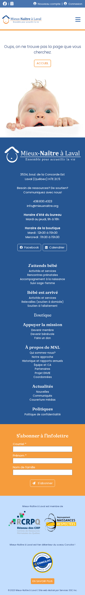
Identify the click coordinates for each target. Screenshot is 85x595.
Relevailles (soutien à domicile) (42, 302)
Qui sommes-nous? (43, 353)
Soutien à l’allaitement (42, 306)
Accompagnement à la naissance (42, 279)
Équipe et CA (42, 365)
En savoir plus (42, 581)
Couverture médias (42, 400)
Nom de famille (24, 467)
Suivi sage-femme (42, 283)
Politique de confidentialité (43, 414)
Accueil (42, 63)
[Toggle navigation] (78, 20)
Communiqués (42, 396)
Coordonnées (42, 377)
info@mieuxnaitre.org (42, 206)
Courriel (19, 444)
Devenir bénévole (42, 334)
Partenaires (42, 369)
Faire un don (42, 338)
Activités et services (42, 271)
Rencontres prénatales (42, 275)
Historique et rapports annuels (42, 361)
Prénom (19, 455)
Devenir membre (42, 330)
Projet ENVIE (42, 373)
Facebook (31, 247)
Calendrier (56, 247)
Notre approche (42, 357)
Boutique (42, 314)
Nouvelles (42, 392)
